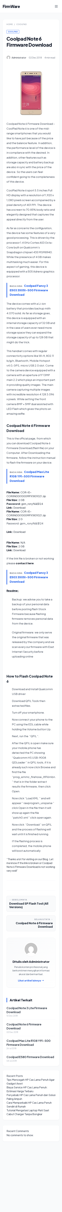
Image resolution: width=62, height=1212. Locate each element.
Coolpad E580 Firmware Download (30, 1057)
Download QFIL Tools (25, 701)
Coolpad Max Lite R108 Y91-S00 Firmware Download (29, 476)
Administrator (19, 57)
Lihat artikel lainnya (29, 980)
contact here (25, 563)
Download (19, 507)
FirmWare (11, 6)
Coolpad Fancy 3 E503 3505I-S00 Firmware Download (29, 290)
